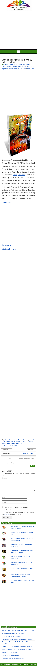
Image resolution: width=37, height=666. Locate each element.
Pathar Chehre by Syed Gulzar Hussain (13, 658)
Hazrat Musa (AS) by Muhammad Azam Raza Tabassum (17, 639)
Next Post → (31, 449)
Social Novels (26, 66)
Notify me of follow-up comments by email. (16, 507)
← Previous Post (6, 449)
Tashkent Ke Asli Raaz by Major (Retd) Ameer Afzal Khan (18, 630)
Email (4, 497)
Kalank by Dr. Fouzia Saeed (9, 652)
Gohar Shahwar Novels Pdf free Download (16, 440)
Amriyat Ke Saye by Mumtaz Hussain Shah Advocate (17, 646)
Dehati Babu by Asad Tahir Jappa (11, 655)
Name (4, 492)
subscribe (7, 514)
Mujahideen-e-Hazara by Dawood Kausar (13, 633)
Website (4, 502)
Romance (8, 66)
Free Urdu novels (8, 64)
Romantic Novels (17, 66)
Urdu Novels (23, 68)
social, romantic (19, 174)
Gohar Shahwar (18, 64)
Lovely (3, 66)
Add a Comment (28, 453)
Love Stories (26, 64)
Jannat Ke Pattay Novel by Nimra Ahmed (22, 568)
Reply (32, 466)
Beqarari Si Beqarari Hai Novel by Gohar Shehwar (17, 60)
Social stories (15, 68)
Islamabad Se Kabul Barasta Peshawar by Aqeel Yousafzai (18, 649)
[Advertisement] (18, 30)
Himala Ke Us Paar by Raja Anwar (11, 636)
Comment (5, 478)
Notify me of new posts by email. (13, 510)
